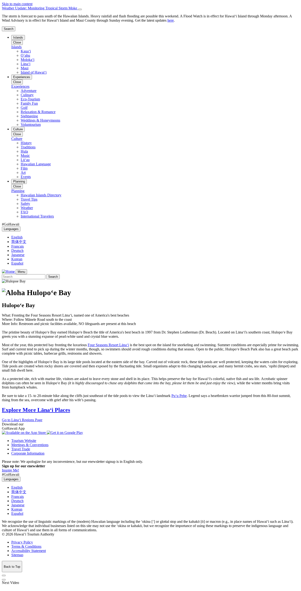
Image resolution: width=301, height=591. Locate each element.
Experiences (21, 77)
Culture (18, 129)
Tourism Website (23, 441)
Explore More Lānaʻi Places (36, 410)
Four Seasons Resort (108, 345)
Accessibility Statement (28, 551)
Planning (19, 181)
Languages (11, 229)
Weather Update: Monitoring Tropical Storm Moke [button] (40, 8)
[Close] (80, 9)
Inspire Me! (10, 470)
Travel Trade (20, 449)
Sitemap (17, 555)
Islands (18, 37)
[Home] (9, 272)
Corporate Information (27, 453)
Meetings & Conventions (29, 445)
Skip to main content (17, 4)
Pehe (179, 396)
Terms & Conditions (26, 546)
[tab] (150, 8)
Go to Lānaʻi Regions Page (22, 420)
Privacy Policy (22, 542)
